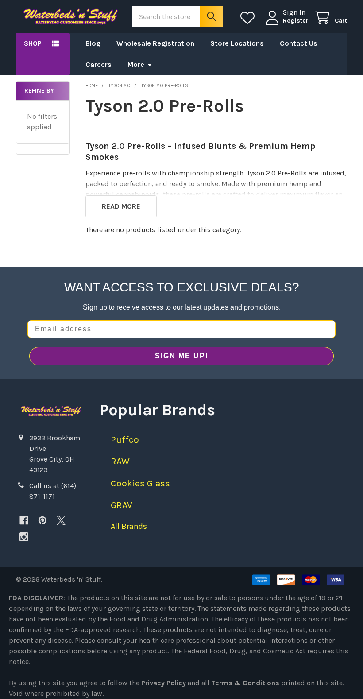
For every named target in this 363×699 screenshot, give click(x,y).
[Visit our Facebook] (24, 520)
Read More (121, 206)
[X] (61, 520)
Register (296, 20)
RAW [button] (120, 461)
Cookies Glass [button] (140, 483)
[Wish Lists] (249, 18)
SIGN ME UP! (182, 356)
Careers (98, 64)
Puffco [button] (125, 439)
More (135, 64)
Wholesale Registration (155, 43)
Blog (92, 43)
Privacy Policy (163, 683)
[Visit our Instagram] (24, 537)
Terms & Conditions (245, 683)
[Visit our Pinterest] (42, 520)
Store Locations (237, 43)
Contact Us (298, 43)
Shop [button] (33, 43)
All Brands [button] (129, 526)
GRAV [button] (121, 505)
